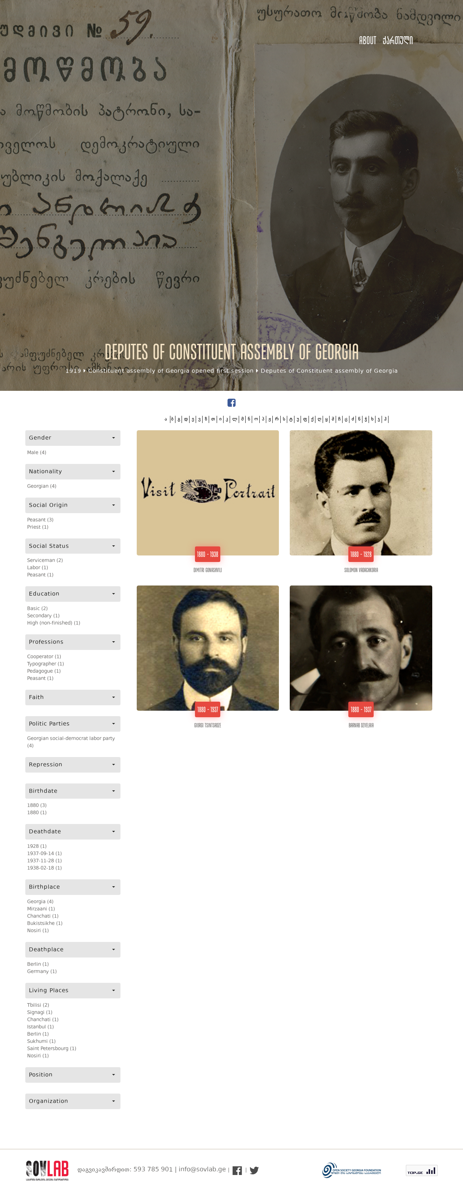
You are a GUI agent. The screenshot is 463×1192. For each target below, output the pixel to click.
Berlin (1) (38, 964)
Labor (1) (37, 568)
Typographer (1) (45, 664)
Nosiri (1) (38, 931)
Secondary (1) (43, 616)
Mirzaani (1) (41, 909)
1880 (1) (37, 813)
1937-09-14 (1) (44, 854)
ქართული (398, 40)
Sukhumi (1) (41, 1041)
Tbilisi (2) (38, 1005)
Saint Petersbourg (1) (51, 1049)
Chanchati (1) (43, 916)
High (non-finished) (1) (53, 623)
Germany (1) (42, 972)
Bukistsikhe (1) (45, 923)
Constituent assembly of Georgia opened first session (171, 371)
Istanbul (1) (40, 1027)
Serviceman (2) (45, 561)
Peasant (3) (40, 520)
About (367, 40)
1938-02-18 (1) (44, 868)
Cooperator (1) (44, 657)
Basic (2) (37, 609)
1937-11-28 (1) (44, 861)
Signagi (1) (39, 1012)
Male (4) (36, 453)
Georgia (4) (40, 902)
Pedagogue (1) (44, 671)
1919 (73, 371)
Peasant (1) (40, 575)
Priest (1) (37, 527)
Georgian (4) (41, 486)
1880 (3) (37, 806)
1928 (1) (37, 846)
